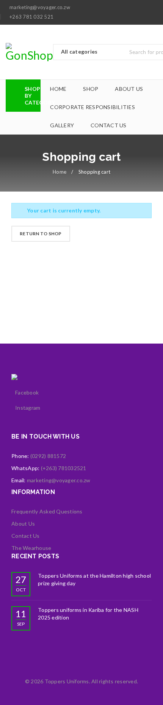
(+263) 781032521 (63, 468)
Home (59, 172)
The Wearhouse (31, 548)
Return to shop (41, 233)
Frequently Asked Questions (47, 511)
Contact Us (25, 535)
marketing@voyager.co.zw (59, 480)
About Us (23, 523)
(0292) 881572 (48, 456)
